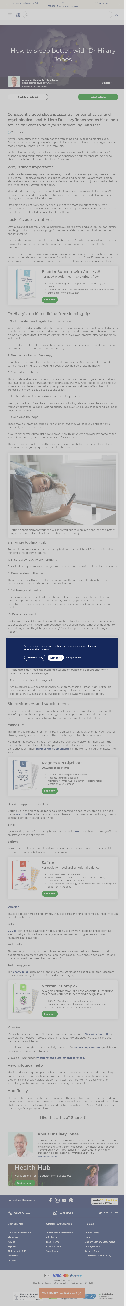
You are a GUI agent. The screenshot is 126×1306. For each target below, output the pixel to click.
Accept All (56, 657)
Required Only (35, 657)
